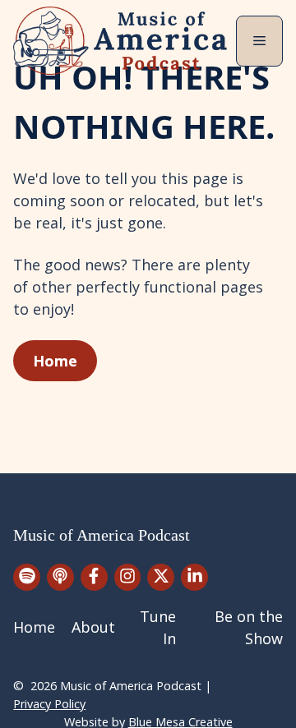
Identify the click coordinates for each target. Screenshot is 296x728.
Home (55, 361)
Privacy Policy (49, 704)
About (93, 627)
